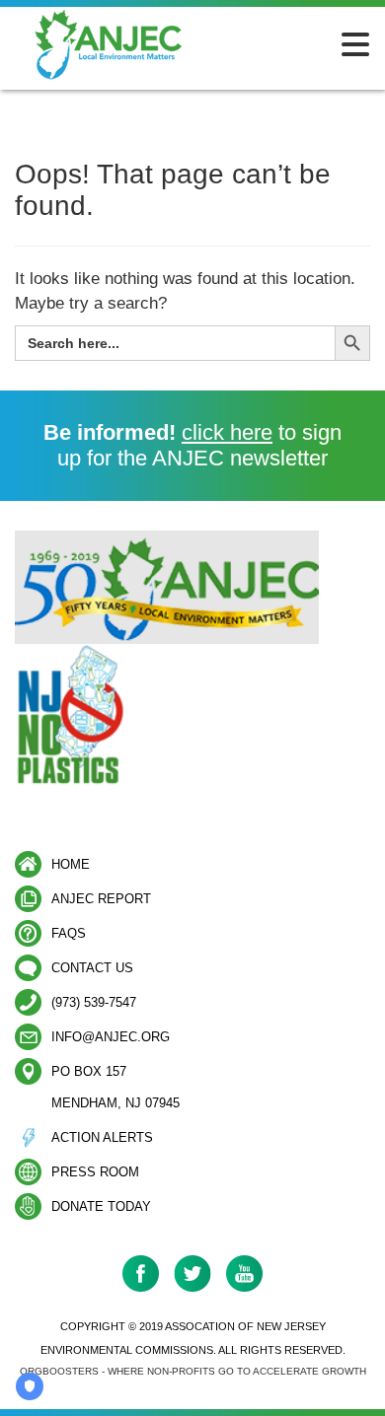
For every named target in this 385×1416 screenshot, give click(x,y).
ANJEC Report (101, 898)
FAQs (68, 933)
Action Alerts (102, 1137)
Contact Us (92, 967)
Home (70, 864)
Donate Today (101, 1206)
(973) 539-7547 (93, 1002)
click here (227, 432)
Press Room (95, 1172)
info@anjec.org (110, 1036)
